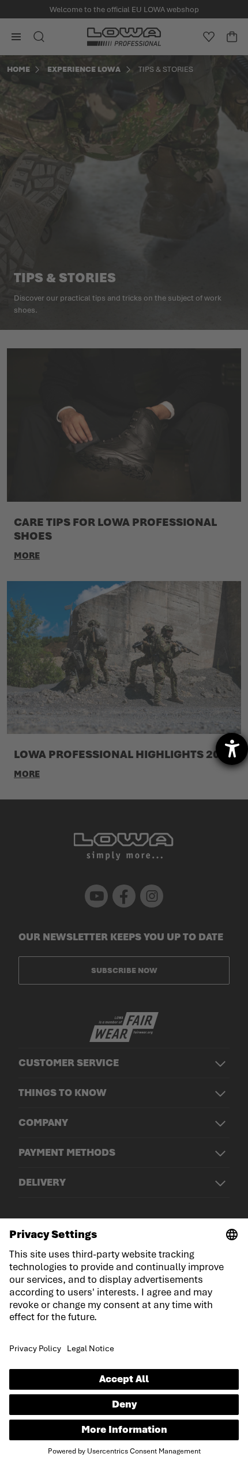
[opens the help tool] (232, 749)
